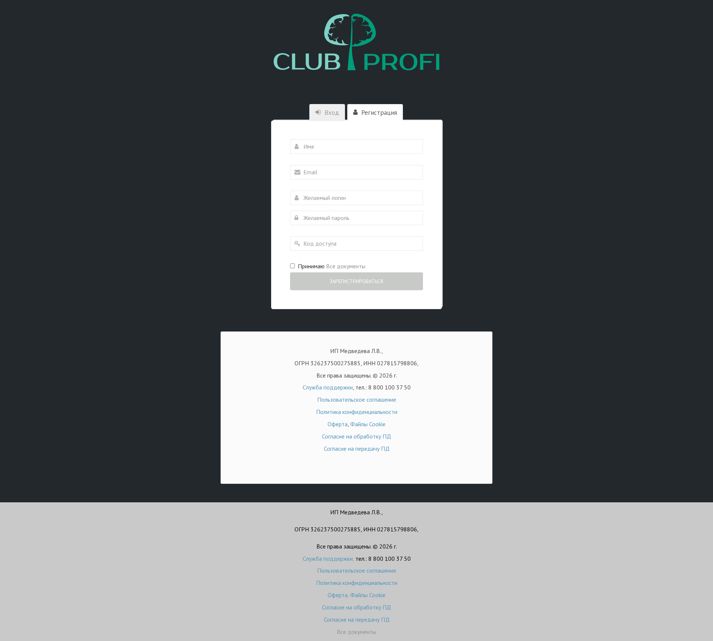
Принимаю (330, 266)
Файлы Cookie (367, 424)
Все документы (356, 631)
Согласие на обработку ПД (356, 436)
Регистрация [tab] (378, 113)
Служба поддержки (328, 387)
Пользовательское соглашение (356, 399)
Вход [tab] (331, 113)
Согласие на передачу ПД (357, 448)
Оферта (338, 424)
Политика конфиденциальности (356, 411)
